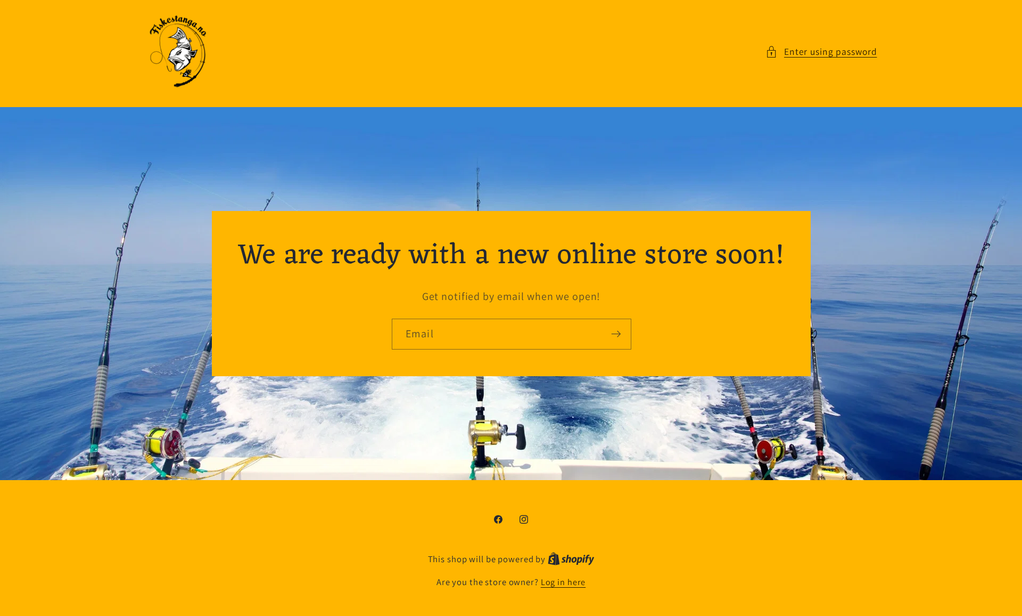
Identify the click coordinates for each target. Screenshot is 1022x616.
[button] (821, 52)
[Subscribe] (615, 334)
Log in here (563, 582)
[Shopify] (571, 559)
